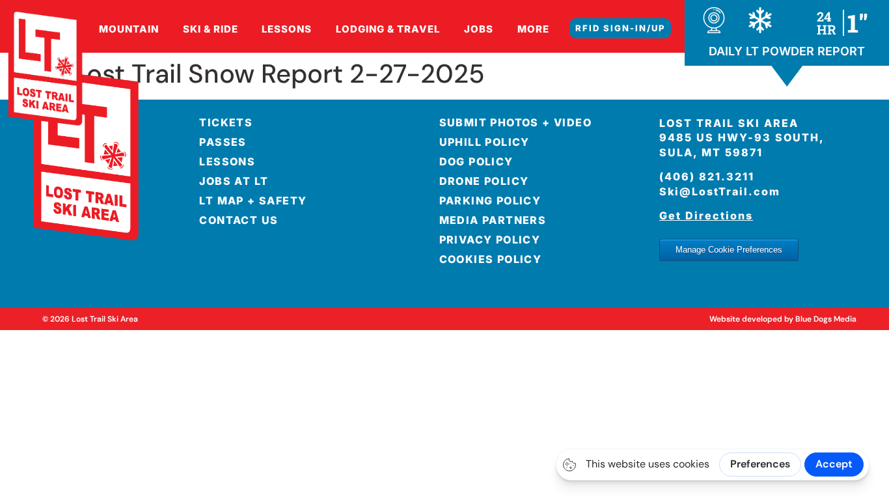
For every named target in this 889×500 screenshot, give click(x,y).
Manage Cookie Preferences (729, 250)
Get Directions (706, 215)
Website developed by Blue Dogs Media (782, 319)
